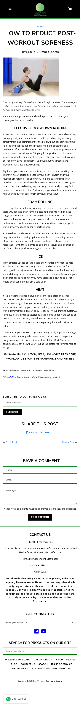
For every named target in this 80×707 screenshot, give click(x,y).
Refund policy (19, 668)
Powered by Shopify (54, 681)
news (40, 26)
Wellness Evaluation (18, 659)
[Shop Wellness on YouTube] (43, 632)
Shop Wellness (38, 681)
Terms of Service (61, 664)
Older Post (11, 442)
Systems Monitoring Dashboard (52, 668)
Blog (14, 664)
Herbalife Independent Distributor (40, 558)
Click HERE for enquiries (40, 542)
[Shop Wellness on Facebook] (36, 632)
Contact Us (28, 664)
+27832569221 (40, 572)
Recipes (70, 659)
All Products (44, 659)
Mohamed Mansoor (40, 565)
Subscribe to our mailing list (25, 396)
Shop (59, 659)
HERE (11, 377)
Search (42, 664)
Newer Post (68, 442)
